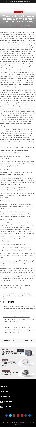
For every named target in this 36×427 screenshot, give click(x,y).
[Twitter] (10, 415)
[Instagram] (14, 415)
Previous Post (9, 341)
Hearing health (18, 12)
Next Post (28, 341)
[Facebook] (6, 415)
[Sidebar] (2, 130)
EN (18, 419)
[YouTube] (18, 415)
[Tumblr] (25, 415)
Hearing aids (13, 61)
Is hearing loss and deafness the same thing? (16, 317)
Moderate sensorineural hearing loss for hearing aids (19, 306)
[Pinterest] (22, 415)
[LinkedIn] (29, 415)
